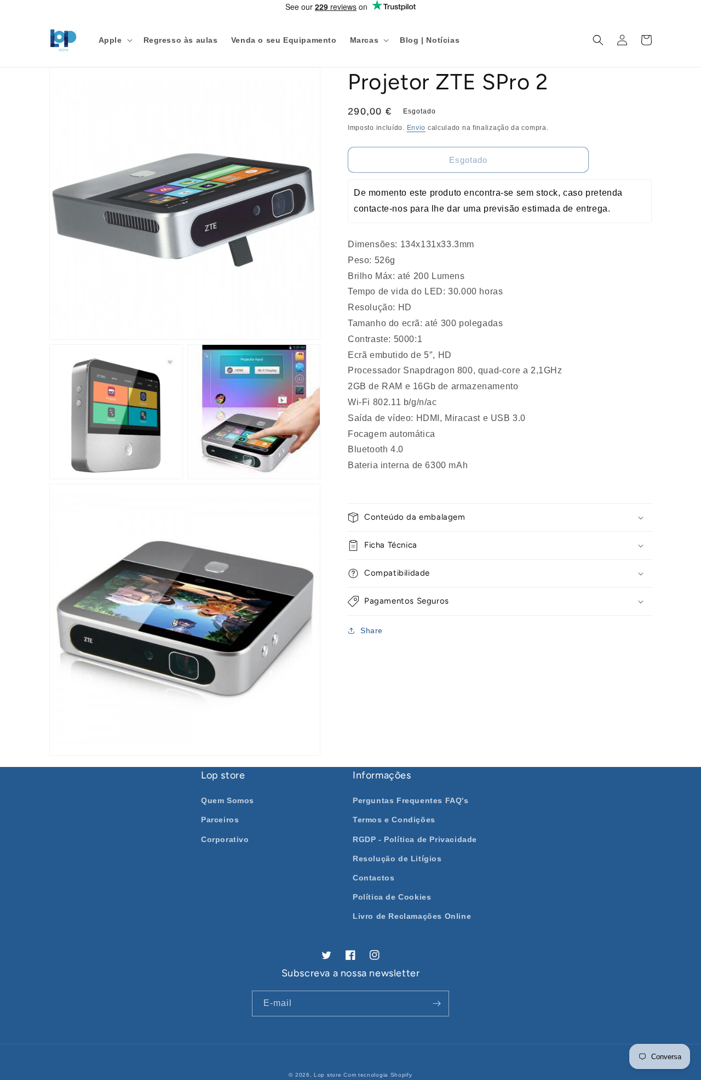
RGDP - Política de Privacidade (415, 839)
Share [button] (371, 630)
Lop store (327, 1075)
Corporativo (225, 839)
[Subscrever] (436, 1003)
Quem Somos (227, 800)
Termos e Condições (394, 819)
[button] (114, 40)
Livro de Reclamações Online (412, 916)
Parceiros (220, 819)
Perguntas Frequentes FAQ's (411, 800)
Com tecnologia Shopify (377, 1075)
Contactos (373, 877)
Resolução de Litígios (397, 858)
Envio (416, 128)
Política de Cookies (392, 897)
